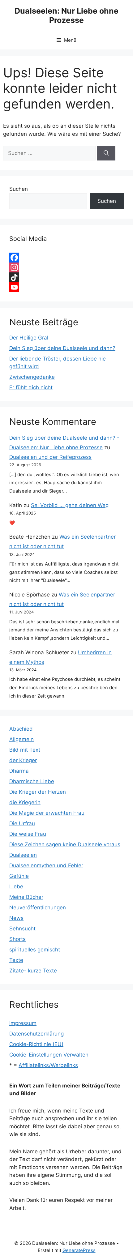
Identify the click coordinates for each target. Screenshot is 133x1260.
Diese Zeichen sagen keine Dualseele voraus (64, 844)
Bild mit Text (24, 750)
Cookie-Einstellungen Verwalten (48, 1055)
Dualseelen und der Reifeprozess (50, 457)
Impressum (22, 1023)
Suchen (18, 189)
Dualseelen (23, 855)
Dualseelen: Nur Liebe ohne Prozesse (66, 15)
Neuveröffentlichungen (37, 907)
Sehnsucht (22, 928)
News (16, 918)
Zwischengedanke (32, 377)
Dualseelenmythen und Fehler (46, 865)
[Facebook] (66, 258)
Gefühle (19, 876)
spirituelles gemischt (34, 949)
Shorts (17, 939)
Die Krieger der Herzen (37, 792)
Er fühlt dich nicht (31, 387)
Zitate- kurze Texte (33, 970)
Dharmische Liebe (31, 781)
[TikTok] (66, 277)
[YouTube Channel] (66, 287)
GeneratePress (79, 1250)
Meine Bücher (26, 897)
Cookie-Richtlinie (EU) (36, 1044)
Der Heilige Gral (28, 338)
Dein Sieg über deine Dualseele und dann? (62, 348)
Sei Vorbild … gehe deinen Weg (70, 505)
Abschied (21, 729)
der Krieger (23, 760)
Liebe (16, 886)
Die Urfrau (22, 823)
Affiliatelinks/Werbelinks (48, 1065)
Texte (16, 960)
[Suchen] (106, 153)
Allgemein (21, 739)
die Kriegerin (25, 802)
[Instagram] (66, 267)
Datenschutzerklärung (36, 1034)
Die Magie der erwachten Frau (46, 813)
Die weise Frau (27, 834)
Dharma (19, 771)
